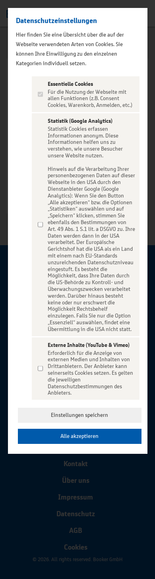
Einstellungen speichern (79, 415)
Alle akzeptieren (79, 436)
